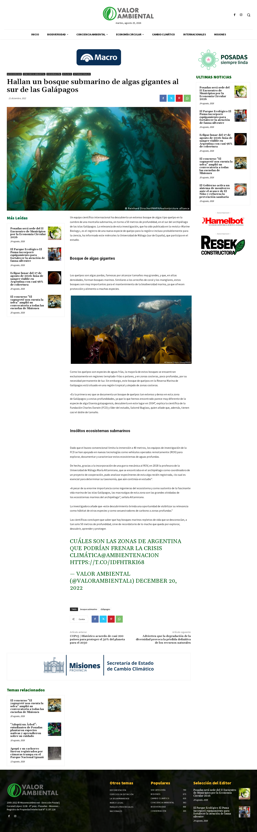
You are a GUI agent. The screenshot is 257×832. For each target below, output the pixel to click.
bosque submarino (88, 609)
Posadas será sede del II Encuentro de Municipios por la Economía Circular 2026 (28, 233)
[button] (248, 15)
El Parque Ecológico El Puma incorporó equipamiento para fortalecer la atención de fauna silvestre (27, 255)
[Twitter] (171, 98)
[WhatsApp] (187, 98)
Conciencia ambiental (34, 74)
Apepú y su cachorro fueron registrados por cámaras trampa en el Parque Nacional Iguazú (27, 753)
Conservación (53, 74)
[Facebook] (234, 15)
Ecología (67, 74)
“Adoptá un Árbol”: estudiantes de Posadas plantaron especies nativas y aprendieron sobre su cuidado (26, 730)
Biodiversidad (14, 74)
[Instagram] (241, 15)
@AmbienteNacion (130, 555)
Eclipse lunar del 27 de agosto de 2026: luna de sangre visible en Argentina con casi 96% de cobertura (26, 279)
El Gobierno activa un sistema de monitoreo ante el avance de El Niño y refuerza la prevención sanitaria (214, 191)
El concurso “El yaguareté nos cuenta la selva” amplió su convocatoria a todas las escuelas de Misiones (27, 302)
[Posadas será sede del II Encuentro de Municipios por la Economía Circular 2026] (54, 233)
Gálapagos (105, 609)
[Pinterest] (179, 98)
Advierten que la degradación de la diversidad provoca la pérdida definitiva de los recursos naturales (163, 639)
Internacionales (82, 74)
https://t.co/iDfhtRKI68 (107, 562)
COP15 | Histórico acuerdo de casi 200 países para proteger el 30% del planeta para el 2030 (97, 639)
